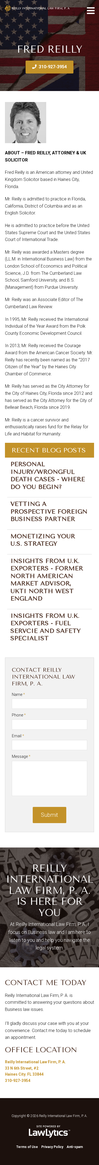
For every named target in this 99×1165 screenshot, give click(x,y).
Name (18, 694)
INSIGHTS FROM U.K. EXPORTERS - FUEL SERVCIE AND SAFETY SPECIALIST (45, 627)
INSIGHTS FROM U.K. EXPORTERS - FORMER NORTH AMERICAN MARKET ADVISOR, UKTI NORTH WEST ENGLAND (46, 579)
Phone (19, 715)
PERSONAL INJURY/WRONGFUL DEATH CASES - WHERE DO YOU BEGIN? (47, 476)
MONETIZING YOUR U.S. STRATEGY (42, 540)
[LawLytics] (49, 1131)
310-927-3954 (53, 66)
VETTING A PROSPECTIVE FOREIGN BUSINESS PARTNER (48, 511)
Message (21, 756)
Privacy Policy (52, 1147)
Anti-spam (75, 1147)
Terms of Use (27, 1147)
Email (18, 736)
